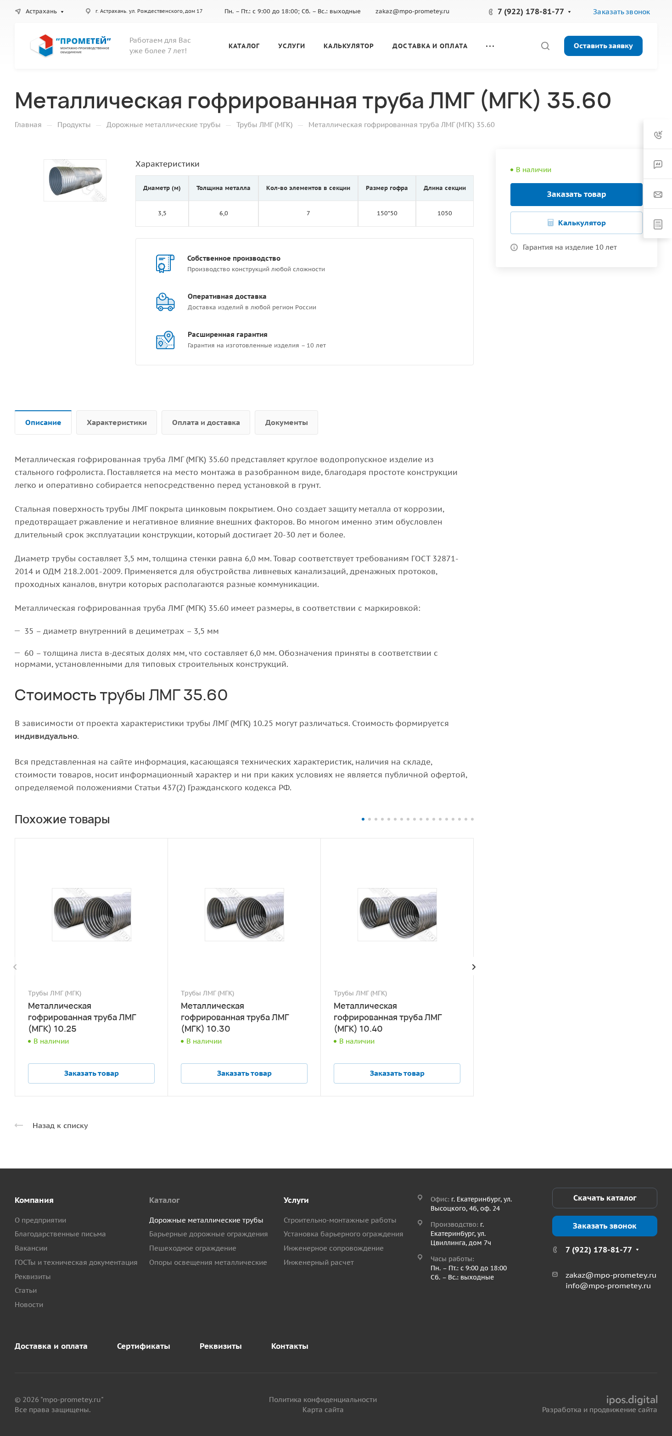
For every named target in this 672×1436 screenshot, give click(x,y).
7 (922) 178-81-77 (531, 11)
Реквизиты (33, 1276)
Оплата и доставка (206, 422)
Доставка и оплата (51, 1346)
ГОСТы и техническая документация (76, 1262)
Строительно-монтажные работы (340, 1220)
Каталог (164, 1200)
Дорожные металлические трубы (206, 1220)
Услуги (296, 1200)
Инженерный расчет (319, 1262)
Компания (34, 1200)
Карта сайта (323, 1409)
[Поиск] (545, 46)
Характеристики (117, 422)
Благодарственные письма (60, 1233)
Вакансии (31, 1248)
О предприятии (40, 1220)
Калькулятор (582, 222)
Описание (43, 422)
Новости (29, 1304)
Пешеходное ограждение (192, 1248)
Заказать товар (576, 194)
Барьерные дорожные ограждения (208, 1233)
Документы (286, 422)
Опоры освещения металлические (208, 1262)
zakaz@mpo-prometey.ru (412, 11)
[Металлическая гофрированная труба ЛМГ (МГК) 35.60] (75, 180)
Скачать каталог (604, 1198)
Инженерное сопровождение (334, 1248)
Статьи (26, 1290)
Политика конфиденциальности (323, 1399)
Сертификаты (143, 1346)
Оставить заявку (603, 45)
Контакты (289, 1346)
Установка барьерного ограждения (343, 1233)
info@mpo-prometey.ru (608, 1285)
